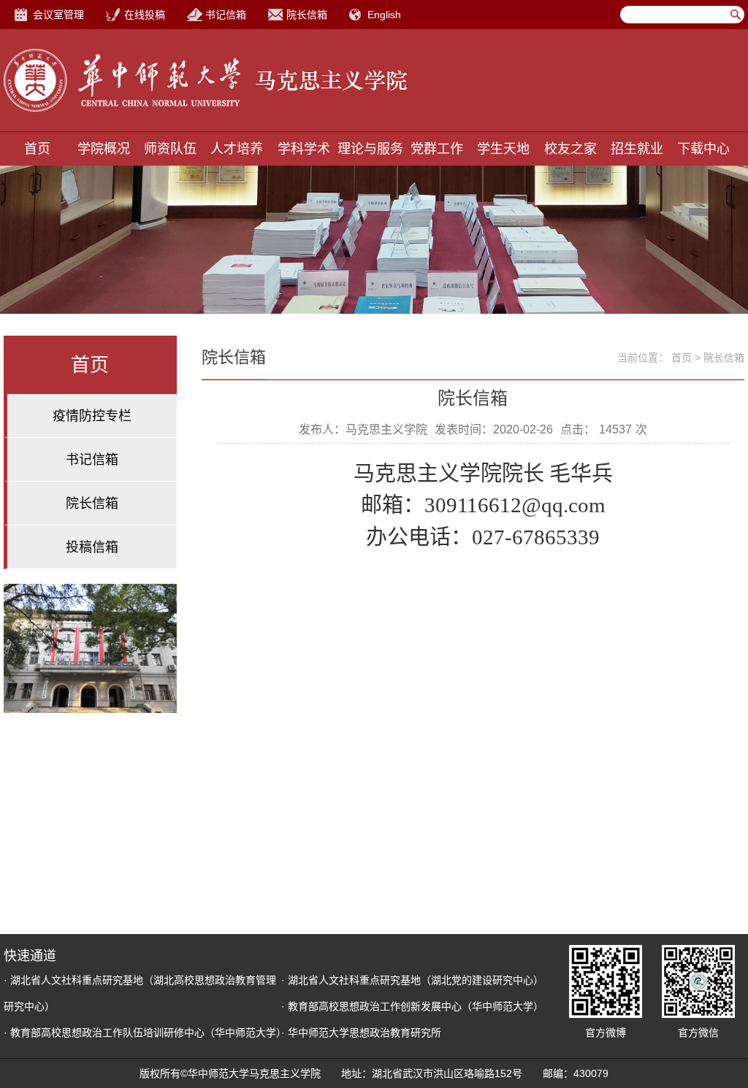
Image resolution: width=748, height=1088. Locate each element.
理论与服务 (370, 149)
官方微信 (698, 1032)
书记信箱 (225, 14)
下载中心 (703, 149)
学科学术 (304, 149)
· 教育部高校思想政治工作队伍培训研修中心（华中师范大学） (145, 1032)
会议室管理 (58, 14)
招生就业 (637, 149)
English (384, 14)
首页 (37, 149)
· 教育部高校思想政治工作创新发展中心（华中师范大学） (412, 1006)
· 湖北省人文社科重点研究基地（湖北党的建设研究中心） (412, 980)
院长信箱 (306, 14)
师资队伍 (170, 149)
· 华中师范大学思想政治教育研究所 (361, 1032)
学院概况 (103, 149)
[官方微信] (698, 981)
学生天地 (503, 149)
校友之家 (570, 149)
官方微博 (605, 1032)
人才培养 (236, 149)
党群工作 (437, 149)
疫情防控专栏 (92, 416)
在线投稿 (144, 14)
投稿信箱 (92, 547)
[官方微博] (605, 981)
